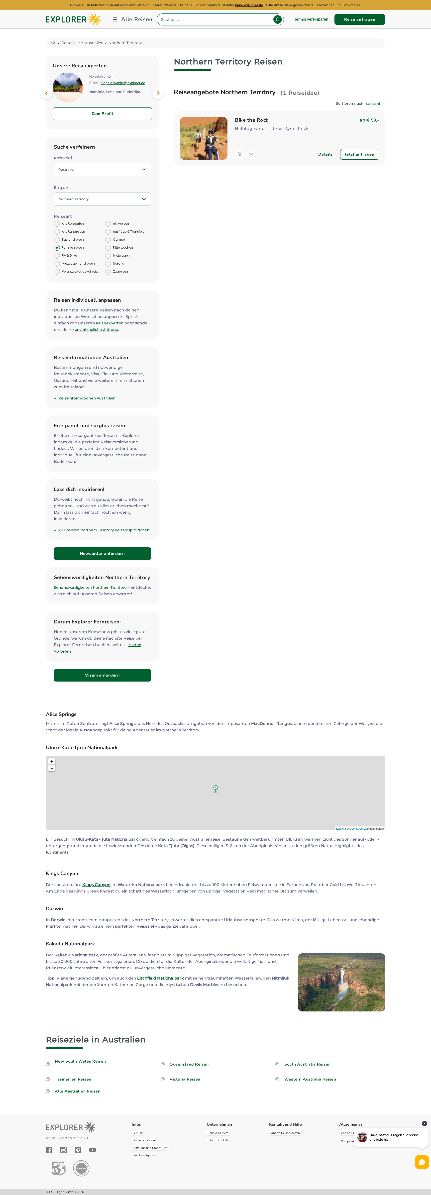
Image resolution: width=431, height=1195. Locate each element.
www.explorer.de (249, 5)
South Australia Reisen (307, 1064)
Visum (137, 1133)
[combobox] (375, 103)
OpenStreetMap (359, 828)
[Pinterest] (78, 1150)
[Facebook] (49, 1150)
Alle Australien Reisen (78, 1091)
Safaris (118, 263)
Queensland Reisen (189, 1064)
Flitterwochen (123, 247)
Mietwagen (121, 255)
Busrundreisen (73, 239)
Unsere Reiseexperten (285, 1133)
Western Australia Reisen (310, 1079)
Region (61, 188)
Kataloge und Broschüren (150, 1148)
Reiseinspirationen (145, 1140)
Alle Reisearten (73, 223)
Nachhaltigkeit (218, 1140)
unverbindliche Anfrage (96, 329)
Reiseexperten (109, 323)
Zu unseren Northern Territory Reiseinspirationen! (104, 530)
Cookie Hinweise (352, 1133)
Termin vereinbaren (311, 19)
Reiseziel (63, 158)
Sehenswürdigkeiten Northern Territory (90, 587)
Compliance (349, 1141)
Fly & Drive (69, 255)
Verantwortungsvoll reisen (81, 271)
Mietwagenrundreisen (78, 263)
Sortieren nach (349, 103)
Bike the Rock (252, 120)
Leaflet (340, 828)
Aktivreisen (121, 223)
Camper (119, 239)
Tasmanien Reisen (73, 1079)
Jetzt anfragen (360, 154)
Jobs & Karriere (218, 1133)
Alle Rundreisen (73, 231)
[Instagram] (63, 1150)
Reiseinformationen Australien (87, 398)
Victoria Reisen (185, 1079)
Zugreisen (120, 271)
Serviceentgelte (143, 1155)
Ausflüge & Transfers (128, 231)
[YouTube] (92, 1149)
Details (325, 154)
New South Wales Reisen (80, 1061)
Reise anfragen (360, 19)
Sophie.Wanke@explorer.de (123, 83)
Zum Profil (102, 113)
